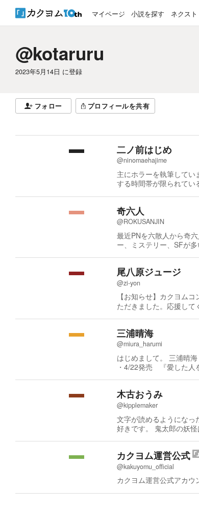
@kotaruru (59, 53)
